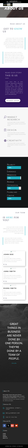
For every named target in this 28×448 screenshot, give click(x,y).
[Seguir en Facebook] (4, 425)
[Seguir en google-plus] (12, 425)
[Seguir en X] (8, 425)
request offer (13, 100)
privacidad (20, 446)
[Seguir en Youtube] (16, 425)
